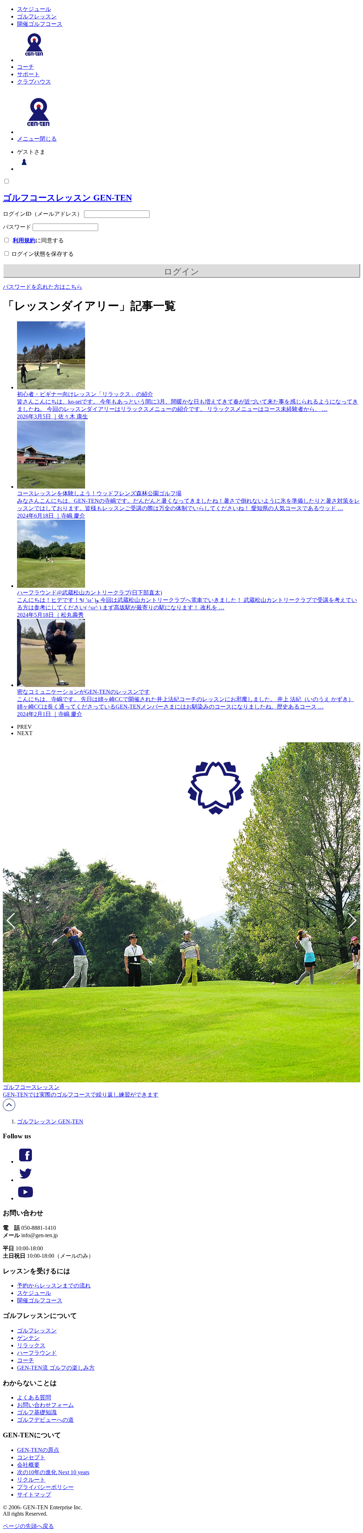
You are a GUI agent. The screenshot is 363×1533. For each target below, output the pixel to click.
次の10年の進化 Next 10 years (53, 1472)
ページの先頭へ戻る (28, 1526)
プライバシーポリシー (45, 1487)
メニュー (28, 139)
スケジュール (34, 9)
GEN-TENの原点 (38, 1450)
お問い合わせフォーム (45, 1405)
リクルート (31, 1480)
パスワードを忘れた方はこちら (42, 287)
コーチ (25, 67)
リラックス (31, 1345)
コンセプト (31, 1457)
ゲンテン (28, 1338)
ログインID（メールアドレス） (43, 214)
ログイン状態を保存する (42, 254)
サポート (28, 74)
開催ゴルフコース (39, 24)
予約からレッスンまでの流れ (54, 1286)
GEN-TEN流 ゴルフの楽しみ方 (56, 1368)
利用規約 (24, 240)
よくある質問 (34, 1397)
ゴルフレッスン (37, 16)
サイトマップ (34, 1495)
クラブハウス (34, 82)
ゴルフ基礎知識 (37, 1412)
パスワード (17, 227)
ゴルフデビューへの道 (45, 1420)
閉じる (48, 139)
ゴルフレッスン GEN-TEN (50, 1121)
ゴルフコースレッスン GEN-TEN (67, 197)
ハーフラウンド (37, 1353)
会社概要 (28, 1465)
